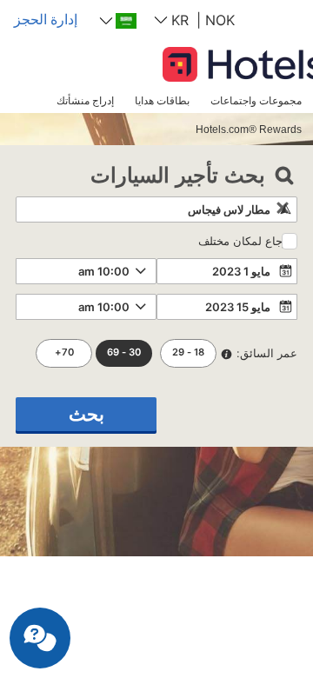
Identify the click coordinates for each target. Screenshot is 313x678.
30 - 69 (124, 352)
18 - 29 (188, 352)
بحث (86, 414)
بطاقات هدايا (162, 100)
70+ (64, 352)
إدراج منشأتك (85, 100)
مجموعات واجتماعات (256, 100)
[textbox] (156, 209)
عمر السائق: (266, 353)
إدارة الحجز (45, 19)
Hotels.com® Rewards (249, 129)
